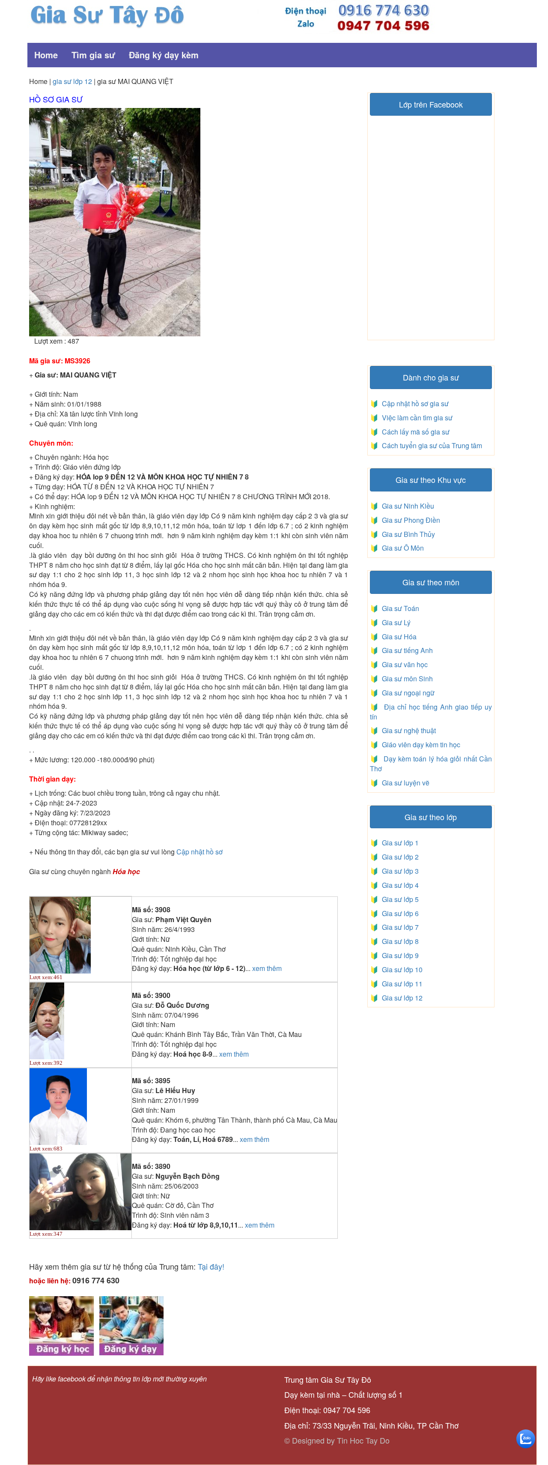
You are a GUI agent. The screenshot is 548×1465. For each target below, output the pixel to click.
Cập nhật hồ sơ (199, 852)
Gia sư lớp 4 (398, 885)
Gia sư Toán (398, 608)
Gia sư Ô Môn (401, 548)
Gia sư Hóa (397, 636)
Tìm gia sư (93, 54)
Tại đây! (211, 1266)
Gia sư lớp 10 (400, 969)
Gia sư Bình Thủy (406, 534)
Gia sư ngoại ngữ (407, 693)
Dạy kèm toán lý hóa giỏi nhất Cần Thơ (431, 763)
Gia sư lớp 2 (398, 857)
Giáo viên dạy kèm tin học (420, 744)
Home (46, 54)
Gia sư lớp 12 (400, 998)
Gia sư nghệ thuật (408, 730)
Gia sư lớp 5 (398, 899)
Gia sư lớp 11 (400, 984)
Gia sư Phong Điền (409, 520)
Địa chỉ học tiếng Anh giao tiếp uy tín (431, 712)
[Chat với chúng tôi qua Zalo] (525, 1438)
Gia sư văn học (403, 664)
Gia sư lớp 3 (398, 871)
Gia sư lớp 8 (398, 941)
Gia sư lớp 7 (398, 927)
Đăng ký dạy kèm (164, 54)
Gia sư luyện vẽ (404, 783)
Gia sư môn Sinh (405, 678)
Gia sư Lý (394, 622)
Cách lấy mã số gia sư (415, 432)
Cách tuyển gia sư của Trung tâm (431, 445)
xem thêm (267, 968)
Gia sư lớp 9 (398, 955)
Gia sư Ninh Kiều (406, 506)
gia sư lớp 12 (72, 81)
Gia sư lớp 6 (398, 913)
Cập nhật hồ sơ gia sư (414, 403)
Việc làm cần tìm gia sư (416, 417)
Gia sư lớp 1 (398, 843)
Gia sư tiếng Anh (405, 650)
